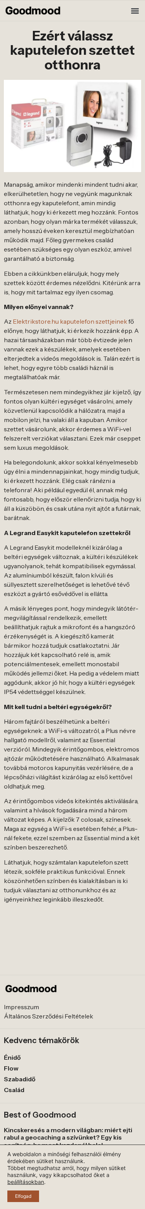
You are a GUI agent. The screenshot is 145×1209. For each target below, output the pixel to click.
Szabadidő (20, 1079)
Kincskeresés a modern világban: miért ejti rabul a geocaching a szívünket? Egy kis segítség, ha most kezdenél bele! (68, 1137)
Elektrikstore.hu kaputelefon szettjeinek (70, 321)
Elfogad (23, 1196)
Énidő (12, 1057)
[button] (134, 10)
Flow (11, 1068)
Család (14, 1090)
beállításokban (25, 1182)
